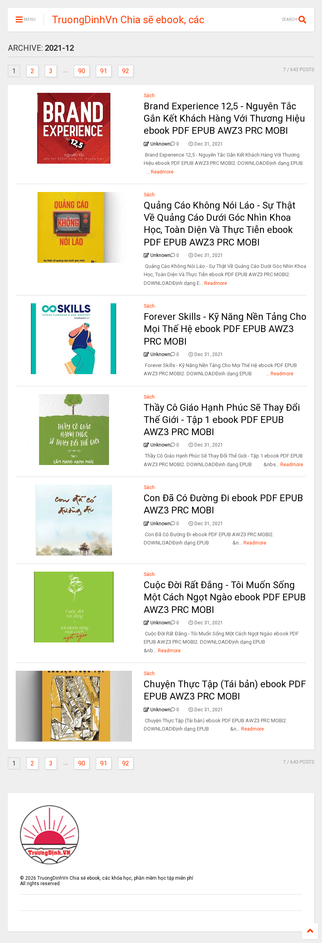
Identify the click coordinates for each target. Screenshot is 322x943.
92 (125, 71)
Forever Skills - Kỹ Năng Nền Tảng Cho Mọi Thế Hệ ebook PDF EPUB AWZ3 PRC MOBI (225, 329)
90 (81, 71)
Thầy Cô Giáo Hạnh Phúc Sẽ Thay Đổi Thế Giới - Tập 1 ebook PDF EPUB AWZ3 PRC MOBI (222, 419)
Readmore (162, 172)
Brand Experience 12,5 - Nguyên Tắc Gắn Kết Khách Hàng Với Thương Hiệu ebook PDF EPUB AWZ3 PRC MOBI (224, 118)
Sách (149, 95)
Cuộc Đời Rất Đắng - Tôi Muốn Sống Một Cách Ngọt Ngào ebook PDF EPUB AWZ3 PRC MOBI (225, 597)
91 (103, 71)
